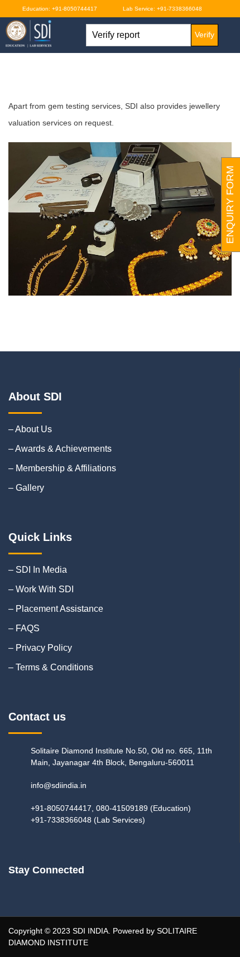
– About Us (30, 429)
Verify (204, 34)
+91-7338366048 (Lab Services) (88, 819)
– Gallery (26, 487)
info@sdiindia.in (59, 785)
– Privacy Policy (40, 647)
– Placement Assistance (55, 608)
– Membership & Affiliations (62, 468)
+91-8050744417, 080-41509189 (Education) (111, 808)
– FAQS (24, 628)
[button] (66, 35)
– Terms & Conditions (50, 667)
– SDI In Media (37, 569)
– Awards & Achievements (60, 448)
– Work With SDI (41, 589)
